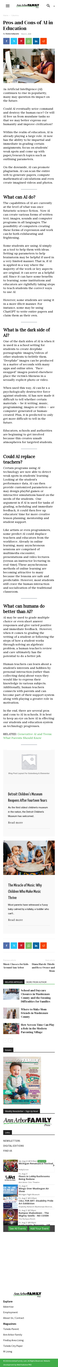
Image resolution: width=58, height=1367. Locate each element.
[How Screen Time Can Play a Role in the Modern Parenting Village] (11, 1028)
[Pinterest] (21, 41)
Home (5, 15)
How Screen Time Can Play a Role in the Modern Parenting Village (37, 1028)
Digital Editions (13, 1145)
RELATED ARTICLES (14, 982)
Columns (15, 15)
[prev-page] (5, 1040)
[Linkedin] (36, 41)
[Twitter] (14, 41)
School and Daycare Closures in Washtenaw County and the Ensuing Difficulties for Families (36, 995)
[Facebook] (6, 41)
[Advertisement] (29, 1255)
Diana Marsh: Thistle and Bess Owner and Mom (43, 967)
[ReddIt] (43, 41)
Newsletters (11, 1140)
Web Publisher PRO (24, 1364)
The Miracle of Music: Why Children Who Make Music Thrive (25, 891)
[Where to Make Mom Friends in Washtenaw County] (11, 1013)
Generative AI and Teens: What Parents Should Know (27, 736)
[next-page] (10, 1040)
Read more (15, 822)
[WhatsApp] (28, 41)
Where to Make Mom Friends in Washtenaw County (34, 1013)
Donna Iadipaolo (12, 34)
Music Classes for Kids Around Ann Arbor (16, 965)
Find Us (7, 1150)
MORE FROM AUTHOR (36, 982)
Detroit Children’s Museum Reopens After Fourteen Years (27, 797)
